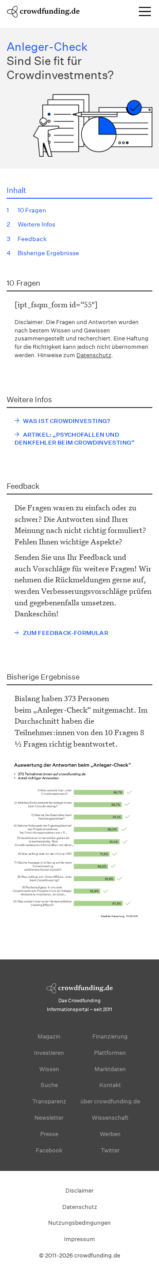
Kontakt (110, 1085)
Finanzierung (110, 1036)
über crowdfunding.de (110, 1101)
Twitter (110, 1150)
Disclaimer (79, 1190)
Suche (49, 1085)
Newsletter (49, 1117)
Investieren (49, 1053)
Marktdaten (110, 1069)
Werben (110, 1134)
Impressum (79, 1239)
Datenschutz (93, 355)
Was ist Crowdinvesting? (66, 421)
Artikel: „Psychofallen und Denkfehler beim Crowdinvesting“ (74, 438)
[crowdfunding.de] (43, 11)
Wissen (49, 1069)
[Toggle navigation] (144, 11)
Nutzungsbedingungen (79, 1223)
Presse (49, 1134)
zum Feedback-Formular (65, 633)
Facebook (49, 1150)
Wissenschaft (110, 1117)
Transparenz (49, 1101)
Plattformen (110, 1053)
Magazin (49, 1036)
